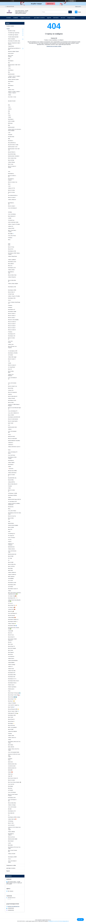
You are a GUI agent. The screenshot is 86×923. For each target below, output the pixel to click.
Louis (9, 132)
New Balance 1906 (12, 715)
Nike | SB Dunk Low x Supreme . (13, 347)
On (8, 560)
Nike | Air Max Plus (12, 564)
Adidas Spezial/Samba (13, 660)
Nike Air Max (10, 388)
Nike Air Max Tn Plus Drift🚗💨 (14, 694)
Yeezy (9, 68)
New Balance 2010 (12, 797)
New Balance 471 (11, 309)
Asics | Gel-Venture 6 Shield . (19, 861)
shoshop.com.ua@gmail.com (13, 906)
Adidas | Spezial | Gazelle (13, 79)
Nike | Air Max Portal (12, 275)
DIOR (9, 531)
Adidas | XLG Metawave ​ (19, 375)
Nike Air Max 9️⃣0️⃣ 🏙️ (12, 696)
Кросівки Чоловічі (11, 100)
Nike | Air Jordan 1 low (12, 182)
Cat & (9, 186)
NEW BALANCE (11, 74)
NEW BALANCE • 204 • (12, 146)
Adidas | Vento (11, 735)
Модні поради (71, 17)
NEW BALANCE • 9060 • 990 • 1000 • (14, 65)
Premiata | (10, 237)
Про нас (63, 17)
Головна (8, 17)
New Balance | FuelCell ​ (19, 179)
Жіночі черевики (11, 38)
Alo (8, 815)
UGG (9, 171)
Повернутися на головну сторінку (54, 46)
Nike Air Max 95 (11, 719)
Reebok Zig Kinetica (12, 686)
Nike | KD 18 (10, 249)
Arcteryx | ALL (11, 390)
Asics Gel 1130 (11, 784)
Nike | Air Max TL (11, 292)
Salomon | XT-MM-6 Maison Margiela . (16, 405)
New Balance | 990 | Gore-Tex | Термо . (16, 742)
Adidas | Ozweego (12, 804)
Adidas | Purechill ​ (19, 854)
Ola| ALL (10, 541)
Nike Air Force (11, 634)
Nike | (9, 184)
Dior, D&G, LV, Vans (12, 96)
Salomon (10, 394)
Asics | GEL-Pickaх (12, 235)
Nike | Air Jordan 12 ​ (18, 338)
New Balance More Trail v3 (13, 680)
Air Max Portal (11, 294)
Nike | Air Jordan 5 (11, 197)
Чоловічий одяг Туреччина (13, 32)
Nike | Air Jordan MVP (12, 438)
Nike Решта (10, 654)
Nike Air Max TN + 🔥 (12, 605)
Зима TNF (10, 776)
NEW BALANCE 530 (12, 554)
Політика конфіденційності (64, 921)
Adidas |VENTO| (11, 481)
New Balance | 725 (12, 810)
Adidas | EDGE (11, 228)
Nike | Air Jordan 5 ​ (19, 193)
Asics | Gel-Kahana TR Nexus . (18, 452)
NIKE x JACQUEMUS (12, 727)
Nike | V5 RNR (11, 415)
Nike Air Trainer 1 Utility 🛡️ (13, 711)
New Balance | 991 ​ (19, 203)
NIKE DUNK (10, 570)
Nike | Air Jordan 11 (12, 329)
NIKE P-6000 (10, 423)
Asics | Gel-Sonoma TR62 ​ (18, 551)
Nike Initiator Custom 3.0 (13, 588)
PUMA (9, 488)
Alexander (10, 134)
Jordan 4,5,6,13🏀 (11, 609)
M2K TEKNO (10, 744)
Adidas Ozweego (11, 664)
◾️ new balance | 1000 (12, 350)
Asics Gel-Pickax (11, 455)
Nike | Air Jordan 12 (12, 321)
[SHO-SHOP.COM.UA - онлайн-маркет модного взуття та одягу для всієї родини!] (9, 14)
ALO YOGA (10, 580)
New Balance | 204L (12, 251)
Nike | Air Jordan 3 (11, 327)
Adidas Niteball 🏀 (12, 617)
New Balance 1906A (12, 290)
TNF (9, 361)
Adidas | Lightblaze (12, 259)
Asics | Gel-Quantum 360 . (19, 432)
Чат (81, 919)
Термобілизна (11, 46)
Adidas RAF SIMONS (12, 731)
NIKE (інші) (10, 123)
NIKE (9, 58)
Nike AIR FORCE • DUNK (13, 144)
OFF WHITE (10, 354)
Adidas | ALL (10, 226)
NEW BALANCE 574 (12, 767)
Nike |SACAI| (10, 506)
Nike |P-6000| (10, 479)
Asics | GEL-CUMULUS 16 (13, 412)
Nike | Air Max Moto (12, 802)
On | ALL (10, 539)
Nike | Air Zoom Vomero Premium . (17, 795)
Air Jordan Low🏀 (11, 607)
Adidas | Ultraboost (12, 572)
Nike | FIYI (10, 529)
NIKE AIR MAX (11, 523)
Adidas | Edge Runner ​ (17, 257)
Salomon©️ (10, 630)
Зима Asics (10, 774)
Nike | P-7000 (10, 823)
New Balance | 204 (12, 267)
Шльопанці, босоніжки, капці (14, 40)
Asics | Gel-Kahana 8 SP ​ (18, 378)
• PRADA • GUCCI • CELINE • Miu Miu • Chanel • (14, 77)
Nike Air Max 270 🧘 (12, 698)
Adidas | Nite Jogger (12, 356)
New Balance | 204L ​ (18, 287)
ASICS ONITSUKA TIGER (13, 222)
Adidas (9, 94)
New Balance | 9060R (12, 856)
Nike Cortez (10, 644)
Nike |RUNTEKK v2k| (12, 477)
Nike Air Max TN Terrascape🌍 (14, 692)
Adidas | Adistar (11, 269)
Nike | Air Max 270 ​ (19, 519)
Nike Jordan (10, 650)
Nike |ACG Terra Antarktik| (13, 319)
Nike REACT (10, 140)
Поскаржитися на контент (53, 921)
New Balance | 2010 (12, 261)
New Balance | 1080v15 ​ (19, 834)
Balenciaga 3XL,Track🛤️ (13, 713)
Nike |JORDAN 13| (11, 142)
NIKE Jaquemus (11, 576)
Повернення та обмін (11, 865)
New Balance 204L (12, 298)
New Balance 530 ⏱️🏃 (12, 598)
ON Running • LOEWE (12, 493)
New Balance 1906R (12, 311)
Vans (9, 521)
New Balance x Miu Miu (12, 352)
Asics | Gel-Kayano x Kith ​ (17, 800)
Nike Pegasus (11, 652)
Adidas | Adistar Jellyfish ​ (16, 284)
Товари (8, 28)
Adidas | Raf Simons (12, 472)
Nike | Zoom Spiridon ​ (19, 56)
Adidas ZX (10, 666)
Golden (9, 363)
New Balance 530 (11, 676)
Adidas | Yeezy (11, 89)
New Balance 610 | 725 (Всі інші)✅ (13, 628)
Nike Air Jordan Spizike (12, 421)
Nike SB (9, 642)
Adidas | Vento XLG (12, 737)
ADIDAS (9, 109)
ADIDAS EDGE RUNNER (13, 525)
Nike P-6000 (10, 717)
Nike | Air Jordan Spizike (13, 419)
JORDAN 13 (10, 444)
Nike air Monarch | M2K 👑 (13, 709)
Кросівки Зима (11, 136)
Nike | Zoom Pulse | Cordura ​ (17, 231)
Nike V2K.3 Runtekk (12, 648)
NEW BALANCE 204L (12, 763)
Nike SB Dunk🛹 (11, 615)
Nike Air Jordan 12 (11, 315)
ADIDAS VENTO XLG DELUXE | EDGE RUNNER (14, 130)
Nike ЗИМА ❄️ (11, 233)
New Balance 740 (11, 335)
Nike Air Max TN (11, 646)
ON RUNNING (11, 578)
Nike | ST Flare (11, 246)
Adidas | (9, 429)
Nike (9, 62)
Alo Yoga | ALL (11, 535)
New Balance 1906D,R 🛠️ (13, 619)
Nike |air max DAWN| (12, 470)
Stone (9, 449)
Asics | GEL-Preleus (12, 510)
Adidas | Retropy (11, 162)
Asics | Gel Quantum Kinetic (13, 752)
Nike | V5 (10, 369)
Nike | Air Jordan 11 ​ (18, 475)
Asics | (9, 300)
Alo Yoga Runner (11, 367)
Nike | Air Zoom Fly (12, 516)
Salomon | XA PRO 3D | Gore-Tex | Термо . (15, 755)
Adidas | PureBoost (12, 574)
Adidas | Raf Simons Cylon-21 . (16, 447)
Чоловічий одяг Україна (13, 34)
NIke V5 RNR (10, 556)
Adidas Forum (11, 668)
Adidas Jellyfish (11, 462)
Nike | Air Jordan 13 (12, 365)
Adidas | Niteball (11, 831)
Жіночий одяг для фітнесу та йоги (14, 49)
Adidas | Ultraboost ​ (18, 200)
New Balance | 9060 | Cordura (14, 817)
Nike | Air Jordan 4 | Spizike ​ (17, 167)
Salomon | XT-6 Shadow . (20, 544)
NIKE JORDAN (11, 746)
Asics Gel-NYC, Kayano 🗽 (13, 705)
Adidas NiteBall (11, 662)
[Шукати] (70, 12)
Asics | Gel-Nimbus (12, 214)
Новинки (15, 17)
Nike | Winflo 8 (11, 263)
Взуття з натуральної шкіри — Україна (14, 43)
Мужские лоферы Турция (13, 51)
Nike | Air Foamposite (12, 392)
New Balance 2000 (12, 584)
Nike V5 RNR (10, 562)
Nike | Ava (10, 265)
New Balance (10, 60)
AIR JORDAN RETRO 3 (13, 195)
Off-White (10, 212)
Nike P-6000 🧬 (11, 707)
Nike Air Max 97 (11, 721)
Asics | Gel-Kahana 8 (12, 208)
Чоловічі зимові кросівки (13, 36)
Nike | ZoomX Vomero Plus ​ (17, 851)
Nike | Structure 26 (11, 216)
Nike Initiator (10, 786)
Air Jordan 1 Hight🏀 (12, 596)
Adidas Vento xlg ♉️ (12, 819)
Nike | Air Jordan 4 (11, 323)
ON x (9, 83)
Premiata (10, 486)
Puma (9, 115)
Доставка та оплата (39, 17)
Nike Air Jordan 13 (11, 358)
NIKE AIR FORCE (11, 436)
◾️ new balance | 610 (12, 501)
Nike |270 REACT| (11, 152)
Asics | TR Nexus (11, 537)
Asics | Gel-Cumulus (12, 806)
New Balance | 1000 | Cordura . (18, 458)
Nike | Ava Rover (11, 836)
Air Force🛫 (10, 603)
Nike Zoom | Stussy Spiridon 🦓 (14, 782)
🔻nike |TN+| (10, 468)
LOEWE (9, 218)
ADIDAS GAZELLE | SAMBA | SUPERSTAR (14, 504)
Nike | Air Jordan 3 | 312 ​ (18, 176)
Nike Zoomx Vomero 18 (13, 778)
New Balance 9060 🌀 (12, 625)
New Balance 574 (11, 333)
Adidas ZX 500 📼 (12, 703)
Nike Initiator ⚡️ (11, 723)
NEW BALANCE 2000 (12, 427)
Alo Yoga (10, 558)
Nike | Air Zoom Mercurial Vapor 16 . (16, 408)
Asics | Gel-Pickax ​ (20, 342)
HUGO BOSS (11, 53)
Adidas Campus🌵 (12, 623)
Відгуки (49, 17)
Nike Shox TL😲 (11, 701)
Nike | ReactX (11, 841)
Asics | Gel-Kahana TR (12, 410)
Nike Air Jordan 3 (11, 317)
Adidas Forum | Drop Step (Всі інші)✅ (14, 601)
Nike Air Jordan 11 (11, 313)
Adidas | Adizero (11, 548)
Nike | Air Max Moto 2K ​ (18, 281)
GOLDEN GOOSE (11, 765)
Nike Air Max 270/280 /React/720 (12, 639)
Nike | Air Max (11, 402)
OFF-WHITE (10, 586)
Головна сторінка (10, 26)
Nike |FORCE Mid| (11, 154)
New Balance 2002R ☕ (12, 621)
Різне (9, 690)
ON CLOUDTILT (11, 825)
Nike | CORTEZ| (11, 566)
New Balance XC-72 (12, 678)
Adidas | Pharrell (11, 398)
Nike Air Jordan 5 (11, 206)
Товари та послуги (25, 17)
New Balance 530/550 (12, 495)
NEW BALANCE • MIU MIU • (13, 156)
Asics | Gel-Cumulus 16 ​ (18, 383)
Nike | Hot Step (11, 160)
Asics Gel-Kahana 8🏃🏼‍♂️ (12, 613)
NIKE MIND (10, 769)
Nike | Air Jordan (11, 190)
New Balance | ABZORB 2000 (14, 417)
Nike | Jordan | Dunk (12, 158)
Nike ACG (10, 632)
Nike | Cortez (10, 164)
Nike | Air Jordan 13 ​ (18, 491)
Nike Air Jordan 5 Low (12, 386)
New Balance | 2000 (12, 582)
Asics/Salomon (11, 656)
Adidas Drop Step (11, 670)
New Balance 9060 (12, 674)
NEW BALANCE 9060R (12, 838)
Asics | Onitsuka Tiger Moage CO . (17, 303)
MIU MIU (9, 808)
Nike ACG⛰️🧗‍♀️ (11, 611)
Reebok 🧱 (10, 772)
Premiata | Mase (14, 759)
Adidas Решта (11, 658)
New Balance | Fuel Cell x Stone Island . (15, 513)
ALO (9, 425)
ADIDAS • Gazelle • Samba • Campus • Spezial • (14, 92)
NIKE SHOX (10, 761)
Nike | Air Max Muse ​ (19, 372)
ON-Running (10, 821)
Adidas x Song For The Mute (14, 224)
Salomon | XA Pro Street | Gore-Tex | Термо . (14, 828)
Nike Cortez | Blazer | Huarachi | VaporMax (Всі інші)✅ (14, 593)
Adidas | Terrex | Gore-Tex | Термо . (17, 749)
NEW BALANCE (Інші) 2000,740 (14, 499)
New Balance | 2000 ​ (19, 272)
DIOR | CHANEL (11, 121)
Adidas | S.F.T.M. (11, 188)
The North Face (11, 220)
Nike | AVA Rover (11, 725)
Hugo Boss (13, 244)
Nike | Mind (10, 568)
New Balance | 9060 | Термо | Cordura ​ (15, 254)
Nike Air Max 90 (11, 636)
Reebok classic (11, 684)
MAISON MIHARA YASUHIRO (14, 440)
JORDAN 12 (10, 442)
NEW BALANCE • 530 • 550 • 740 (14, 149)
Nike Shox (10, 788)
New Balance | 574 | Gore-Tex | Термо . (16, 848)
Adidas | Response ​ (18, 278)
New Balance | (11, 173)
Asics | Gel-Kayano (12, 792)
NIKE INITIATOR (11, 546)
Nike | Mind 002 (11, 813)
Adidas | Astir (10, 344)
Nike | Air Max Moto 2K (12, 396)
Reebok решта (11, 688)
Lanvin (9, 843)
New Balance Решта (12, 682)
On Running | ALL (11, 533)
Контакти (55, 17)
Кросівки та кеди (11, 30)
